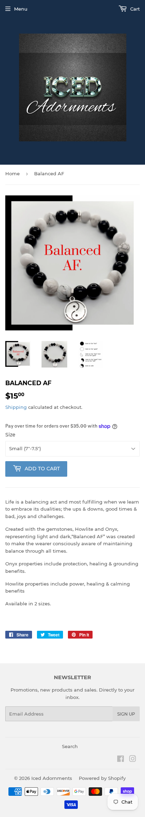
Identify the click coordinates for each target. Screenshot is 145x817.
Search (70, 746)
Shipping (16, 407)
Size (10, 434)
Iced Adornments (51, 778)
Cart (134, 9)
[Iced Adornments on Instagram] (132, 760)
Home (12, 173)
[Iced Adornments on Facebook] (120, 760)
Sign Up (126, 714)
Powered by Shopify (102, 778)
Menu (20, 9)
